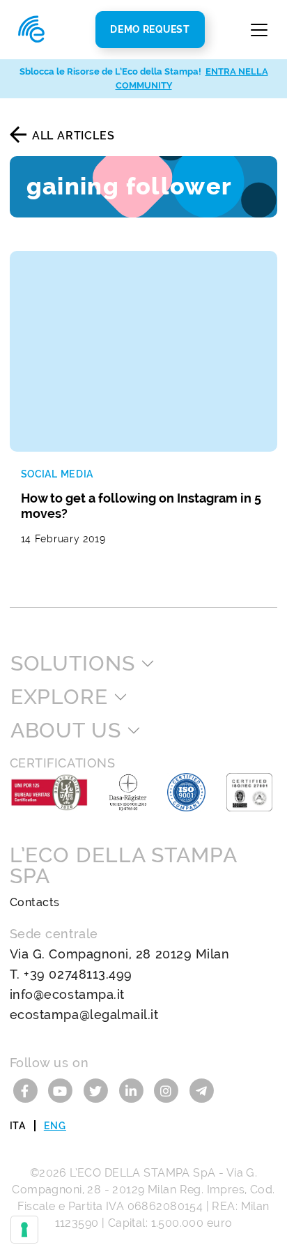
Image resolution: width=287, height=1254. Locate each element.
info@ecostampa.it (67, 994)
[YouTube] (62, 1090)
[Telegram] (201, 1090)
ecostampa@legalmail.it (84, 1014)
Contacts (35, 902)
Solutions (72, 663)
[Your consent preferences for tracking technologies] (24, 1229)
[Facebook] (27, 1090)
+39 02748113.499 (78, 974)
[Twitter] (98, 1090)
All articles (73, 135)
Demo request (149, 29)
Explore (59, 697)
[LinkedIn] (132, 1090)
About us (65, 730)
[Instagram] (168, 1090)
